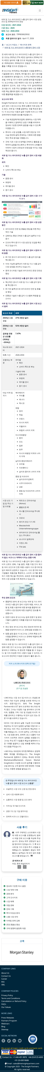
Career (4, 979)
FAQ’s (3, 1004)
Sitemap (4, 1029)
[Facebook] (4, 1042)
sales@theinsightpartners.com (26, 1063)
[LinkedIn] (15, 1042)
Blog (3, 1026)
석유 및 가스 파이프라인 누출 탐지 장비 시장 (22, 47)
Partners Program (9, 1020)
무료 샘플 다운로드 (10, 2)
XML (3, 984)
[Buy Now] (33, 2)
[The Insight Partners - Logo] (10, 10)
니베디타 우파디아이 (22, 682)
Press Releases (7, 1017)
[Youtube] (20, 1042)
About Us (5, 973)
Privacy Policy (7, 995)
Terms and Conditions (10, 998)
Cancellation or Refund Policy (13, 1001)
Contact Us (6, 976)
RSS (3, 982)
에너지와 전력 (25, 44)
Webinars (5, 1023)
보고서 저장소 (11, 44)
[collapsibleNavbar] (40, 10)
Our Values (6, 1007)
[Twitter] (9, 1042)
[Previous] (18, 867)
